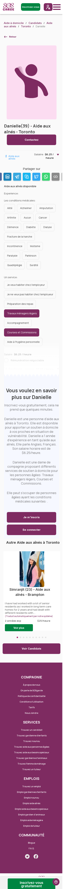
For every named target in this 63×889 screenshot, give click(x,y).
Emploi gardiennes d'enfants (31, 792)
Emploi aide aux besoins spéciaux (31, 808)
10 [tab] (45, 637)
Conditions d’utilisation (31, 701)
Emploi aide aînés (31, 803)
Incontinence (14, 246)
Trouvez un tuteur (31, 769)
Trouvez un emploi (31, 786)
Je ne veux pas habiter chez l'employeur (30, 294)
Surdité (34, 265)
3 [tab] (23, 637)
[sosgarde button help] (55, 881)
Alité (9, 208)
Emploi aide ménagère (31, 820)
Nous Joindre (31, 713)
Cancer (43, 217)
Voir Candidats (31, 648)
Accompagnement (18, 323)
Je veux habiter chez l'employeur (26, 284)
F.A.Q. (31, 848)
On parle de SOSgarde (31, 690)
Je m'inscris (31, 517)
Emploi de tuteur (31, 825)
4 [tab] (26, 637)
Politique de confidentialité (31, 696)
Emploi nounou (31, 797)
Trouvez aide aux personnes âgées (31, 746)
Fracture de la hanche (19, 236)
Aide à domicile (14, 23)
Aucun (27, 217)
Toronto (26, 26)
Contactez (31, 139)
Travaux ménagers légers (22, 313)
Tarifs (32, 707)
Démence (13, 227)
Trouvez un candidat (31, 729)
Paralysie (12, 255)
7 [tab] (36, 637)
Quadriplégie (14, 265)
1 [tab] (17, 637)
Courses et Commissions (22, 332)
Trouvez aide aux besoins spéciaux (31, 752)
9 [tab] (42, 637)
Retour (12, 36)
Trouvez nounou (31, 741)
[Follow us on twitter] (27, 856)
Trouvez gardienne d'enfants (32, 735)
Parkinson (30, 255)
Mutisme (35, 246)
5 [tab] (30, 637)
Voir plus (18, 627)
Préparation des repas (20, 303)
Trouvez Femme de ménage (32, 763)
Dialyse (47, 227)
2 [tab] (20, 637)
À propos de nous (31, 684)
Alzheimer (26, 208)
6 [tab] (33, 637)
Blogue (31, 842)
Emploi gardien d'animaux (31, 814)
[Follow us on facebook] (36, 856)
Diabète (31, 227)
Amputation (46, 208)
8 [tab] (39, 637)
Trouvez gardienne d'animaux (31, 758)
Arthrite (11, 217)
